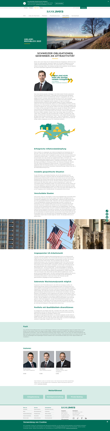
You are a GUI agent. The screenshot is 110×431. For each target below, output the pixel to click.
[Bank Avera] (68, 407)
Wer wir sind (25, 417)
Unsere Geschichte (27, 415)
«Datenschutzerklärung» (71, 428)
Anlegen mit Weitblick (41, 4)
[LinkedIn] (86, 418)
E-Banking (83, 7)
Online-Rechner (37, 417)
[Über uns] (55, 12)
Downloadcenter (48, 417)
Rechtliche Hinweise (49, 409)
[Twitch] (78, 418)
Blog (41, 7)
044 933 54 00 (66, 414)
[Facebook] (82, 418)
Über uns (36, 7)
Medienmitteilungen (27, 413)
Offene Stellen (48, 413)
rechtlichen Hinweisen (42, 383)
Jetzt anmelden (59, 3)
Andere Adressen (65, 417)
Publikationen (55, 16)
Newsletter (36, 415)
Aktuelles (65, 16)
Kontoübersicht (48, 415)
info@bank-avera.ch (65, 415)
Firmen (31, 7)
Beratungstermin (37, 411)
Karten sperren (37, 409)
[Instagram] (73, 418)
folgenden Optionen (61, 426)
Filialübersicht (37, 413)
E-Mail (24, 373)
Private (26, 7)
